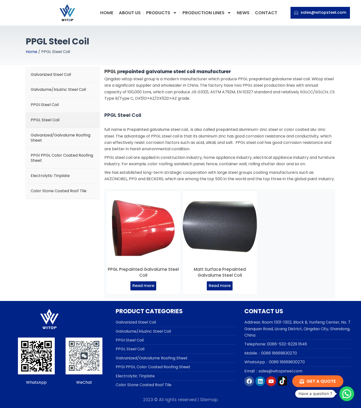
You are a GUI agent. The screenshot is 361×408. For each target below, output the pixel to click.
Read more (143, 285)
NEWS (243, 13)
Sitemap (209, 400)
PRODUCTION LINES (203, 13)
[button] (346, 393)
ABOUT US (130, 13)
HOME (106, 13)
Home (31, 51)
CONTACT (266, 13)
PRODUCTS (158, 13)
